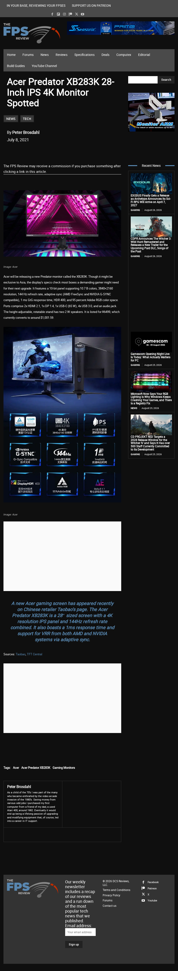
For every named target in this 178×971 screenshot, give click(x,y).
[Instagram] (64, 14)
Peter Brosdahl (25, 132)
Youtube (152, 900)
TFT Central (34, 654)
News (11, 118)
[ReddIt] (61, 151)
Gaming (135, 210)
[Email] (71, 151)
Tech (27, 118)
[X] (76, 14)
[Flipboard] (58, 14)
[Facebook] (52, 14)
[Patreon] (70, 14)
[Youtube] (83, 14)
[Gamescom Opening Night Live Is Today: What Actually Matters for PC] (151, 342)
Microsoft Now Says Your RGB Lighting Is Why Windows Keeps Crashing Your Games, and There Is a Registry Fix (151, 398)
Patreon (152, 888)
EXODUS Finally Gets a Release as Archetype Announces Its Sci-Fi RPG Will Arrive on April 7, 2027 (151, 200)
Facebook (153, 882)
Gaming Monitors (64, 767)
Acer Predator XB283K (35, 767)
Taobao (20, 654)
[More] (93, 151)
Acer (16, 767)
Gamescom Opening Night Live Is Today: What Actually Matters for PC (150, 357)
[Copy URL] (82, 151)
